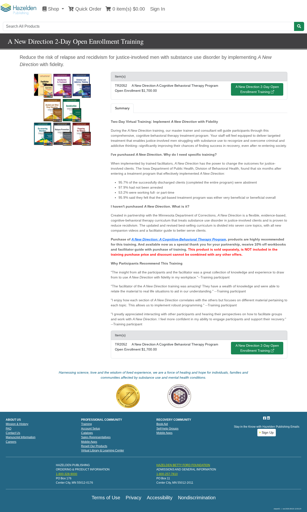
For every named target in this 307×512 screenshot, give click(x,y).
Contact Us (13, 433)
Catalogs (87, 433)
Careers (11, 442)
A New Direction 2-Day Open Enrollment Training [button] (257, 89)
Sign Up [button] (267, 432)
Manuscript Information (20, 437)
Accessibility (159, 497)
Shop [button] (53, 9)
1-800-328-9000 (66, 474)
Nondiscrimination (197, 497)
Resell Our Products (94, 446)
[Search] (299, 26)
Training (86, 424)
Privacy (133, 497)
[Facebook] (265, 418)
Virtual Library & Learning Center (102, 450)
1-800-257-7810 (167, 474)
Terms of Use (106, 497)
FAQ (8, 428)
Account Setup (90, 428)
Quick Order (87, 9)
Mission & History (17, 424)
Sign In (157, 9)
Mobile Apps (89, 442)
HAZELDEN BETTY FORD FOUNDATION (183, 465)
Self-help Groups (167, 428)
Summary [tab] (122, 108)
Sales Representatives (96, 437)
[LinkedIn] (268, 418)
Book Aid (162, 424)
